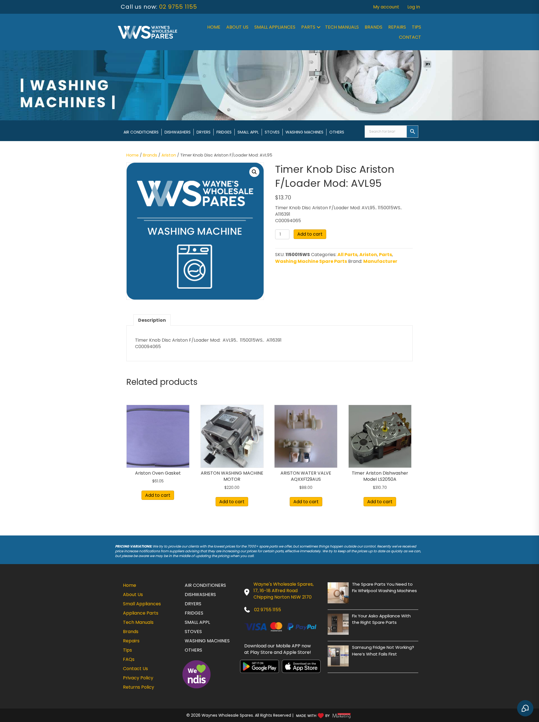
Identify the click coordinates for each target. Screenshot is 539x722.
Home (213, 27)
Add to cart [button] (157, 495)
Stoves (272, 132)
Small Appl (248, 132)
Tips (416, 27)
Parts (308, 27)
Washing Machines (304, 132)
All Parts (347, 254)
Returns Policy (138, 687)
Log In (413, 7)
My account (386, 7)
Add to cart (310, 234)
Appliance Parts (140, 613)
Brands (373, 27)
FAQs (128, 659)
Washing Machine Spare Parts (311, 261)
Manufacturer (380, 261)
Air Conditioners (141, 132)
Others (336, 132)
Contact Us (135, 668)
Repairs (397, 27)
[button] (318, 27)
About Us (237, 27)
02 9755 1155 (178, 7)
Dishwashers (178, 132)
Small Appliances (274, 27)
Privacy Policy (138, 678)
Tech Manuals (342, 27)
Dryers (204, 132)
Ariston (168, 155)
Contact (410, 37)
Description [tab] (152, 320)
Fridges (224, 132)
